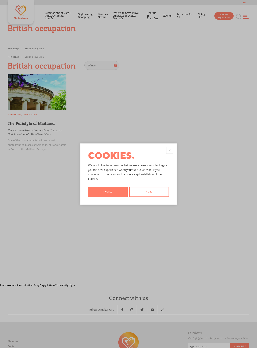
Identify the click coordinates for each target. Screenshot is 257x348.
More (149, 192)
